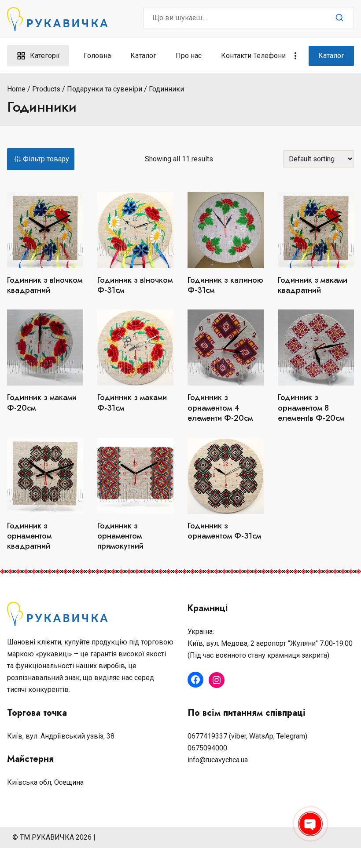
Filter (40, 159)
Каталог (143, 55)
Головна (97, 55)
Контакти (236, 55)
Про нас (189, 55)
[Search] (339, 18)
